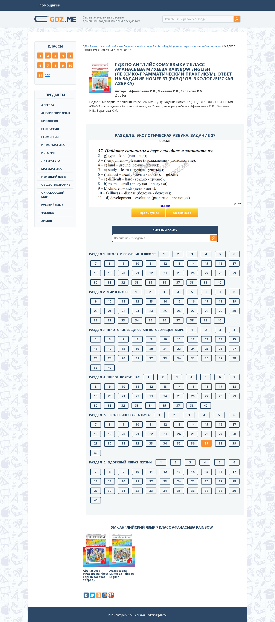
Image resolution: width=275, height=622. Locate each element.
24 (151, 311)
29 (234, 273)
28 (220, 273)
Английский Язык (55, 113)
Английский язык (112, 46)
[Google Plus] (111, 595)
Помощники (50, 5)
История (48, 153)
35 (150, 282)
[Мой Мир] (104, 595)
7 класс (94, 46)
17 (234, 263)
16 (220, 263)
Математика (51, 169)
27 (206, 273)
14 (192, 263)
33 (137, 282)
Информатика (53, 145)
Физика (47, 213)
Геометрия (50, 137)
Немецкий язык (53, 177)
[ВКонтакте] (86, 595)
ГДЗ (85, 46)
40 (219, 282)
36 (164, 282)
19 (109, 273)
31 (109, 282)
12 (165, 263)
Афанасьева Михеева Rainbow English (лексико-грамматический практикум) (173, 46)
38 (192, 282)
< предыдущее (148, 213)
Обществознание (55, 185)
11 (40, 75)
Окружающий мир (52, 195)
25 (178, 273)
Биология (49, 121)
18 (95, 273)
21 (137, 273)
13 (178, 263)
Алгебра (47, 105)
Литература (50, 161)
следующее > (182, 213)
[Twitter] (92, 595)
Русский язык (52, 205)
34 (137, 320)
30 (95, 282)
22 (151, 273)
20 (123, 273)
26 (192, 273)
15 (206, 263)
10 (70, 65)
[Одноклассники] (98, 595)
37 (178, 282)
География (50, 129)
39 (205, 282)
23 (165, 273)
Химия (46, 221)
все (47, 75)
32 (123, 282)
